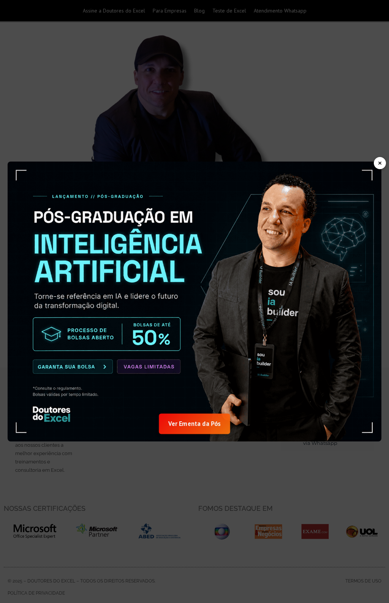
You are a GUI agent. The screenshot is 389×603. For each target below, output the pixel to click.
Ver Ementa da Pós (194, 423)
